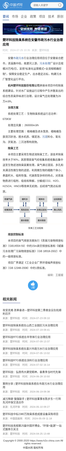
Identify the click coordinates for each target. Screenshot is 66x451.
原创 (60, 16)
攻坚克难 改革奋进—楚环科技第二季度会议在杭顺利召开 (32, 312)
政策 (33, 16)
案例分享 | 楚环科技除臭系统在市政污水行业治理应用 (33, 385)
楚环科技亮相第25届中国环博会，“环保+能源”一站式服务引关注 (32, 427)
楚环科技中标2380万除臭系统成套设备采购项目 (30, 413)
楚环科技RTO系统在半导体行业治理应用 (27, 336)
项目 (42, 16)
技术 (51, 16)
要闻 (6, 16)
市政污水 (18, 58)
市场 (15, 16)
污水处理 (45, 63)
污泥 (45, 136)
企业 (24, 16)
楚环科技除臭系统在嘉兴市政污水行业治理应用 (30, 348)
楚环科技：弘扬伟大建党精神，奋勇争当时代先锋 (32, 371)
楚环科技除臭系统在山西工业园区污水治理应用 (30, 325)
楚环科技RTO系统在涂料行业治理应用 (25, 360)
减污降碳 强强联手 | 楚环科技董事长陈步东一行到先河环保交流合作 (32, 400)
